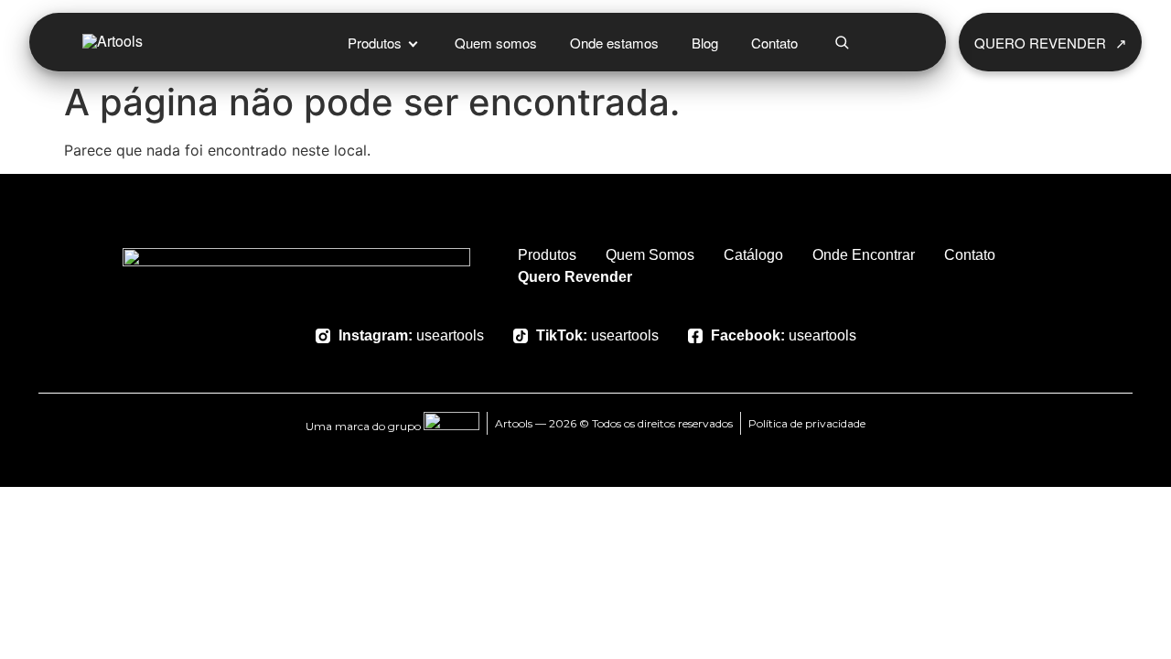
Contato (774, 42)
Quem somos (496, 42)
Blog (705, 42)
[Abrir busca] (842, 42)
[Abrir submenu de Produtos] (412, 42)
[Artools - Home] (187, 42)
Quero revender (1050, 42)
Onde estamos (614, 42)
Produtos (375, 42)
